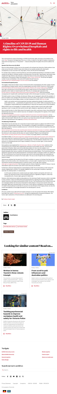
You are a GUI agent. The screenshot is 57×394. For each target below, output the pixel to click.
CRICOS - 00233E (32, 383)
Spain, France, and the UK (34, 77)
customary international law (30, 119)
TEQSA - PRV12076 (44, 383)
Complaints (23, 383)
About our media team (47, 357)
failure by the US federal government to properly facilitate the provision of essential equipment (25, 115)
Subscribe (4, 359)
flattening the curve (19, 193)
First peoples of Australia (8, 387)
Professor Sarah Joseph (9, 199)
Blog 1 (6, 60)
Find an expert (45, 354)
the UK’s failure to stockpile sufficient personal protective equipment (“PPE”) (20, 92)
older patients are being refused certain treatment (14, 134)
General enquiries (6, 357)
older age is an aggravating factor (10, 164)
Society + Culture (8, 231)
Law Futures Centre (22, 226)
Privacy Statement (6, 383)
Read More (8, 286)
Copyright (15, 383)
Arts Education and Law (10, 226)
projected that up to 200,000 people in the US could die (15, 80)
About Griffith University (8, 354)
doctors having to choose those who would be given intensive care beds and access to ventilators (26, 130)
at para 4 (43, 99)
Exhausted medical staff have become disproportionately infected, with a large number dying (24, 87)
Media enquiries (46, 352)
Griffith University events (8, 352)
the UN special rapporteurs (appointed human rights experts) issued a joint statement (32, 136)
